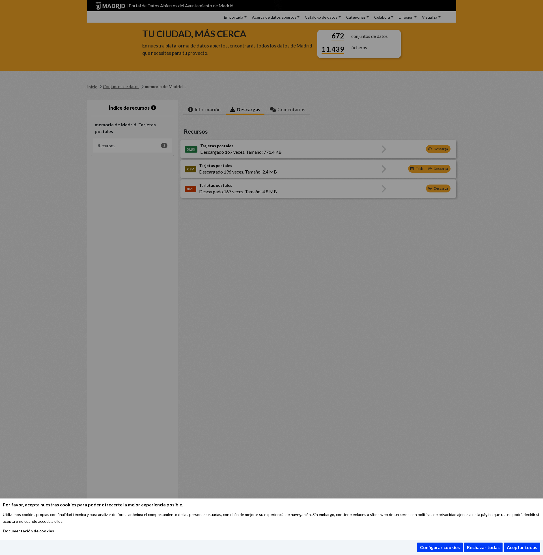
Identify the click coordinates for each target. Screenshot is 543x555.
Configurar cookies (440, 547)
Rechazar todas (483, 547)
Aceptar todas (522, 547)
